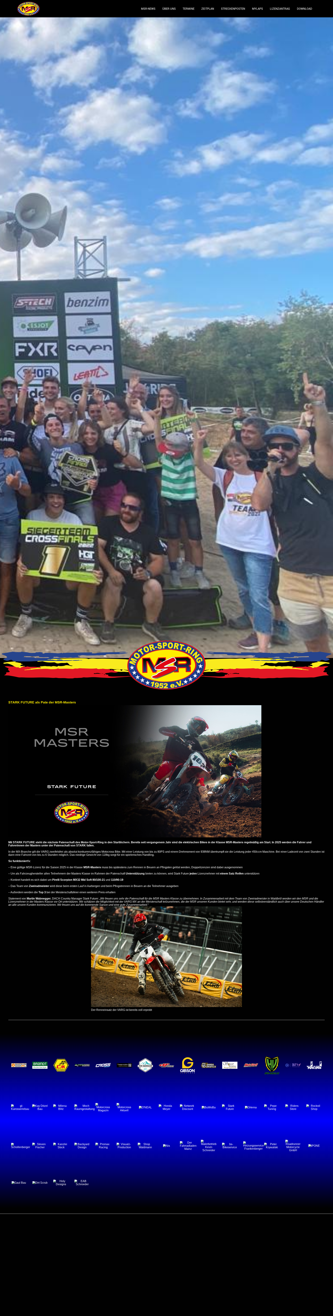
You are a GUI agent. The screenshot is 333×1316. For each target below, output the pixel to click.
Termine (188, 9)
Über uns (169, 9)
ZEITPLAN (207, 9)
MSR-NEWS (148, 9)
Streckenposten (233, 9)
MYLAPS (257, 9)
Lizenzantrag (280, 9)
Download (304, 9)
